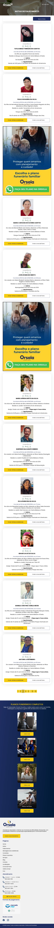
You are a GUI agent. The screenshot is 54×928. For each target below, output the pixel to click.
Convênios (6, 853)
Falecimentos (6, 848)
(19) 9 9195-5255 (9, 893)
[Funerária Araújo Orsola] (9, 823)
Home (4, 844)
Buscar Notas (41, 19)
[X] (26, 46)
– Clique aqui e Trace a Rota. (39, 566)
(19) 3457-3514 (9, 888)
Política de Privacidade (31, 925)
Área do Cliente (12, 896)
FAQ (4, 871)
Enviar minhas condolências (15, 68)
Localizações (6, 864)
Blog (4, 860)
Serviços (5, 857)
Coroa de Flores (7, 866)
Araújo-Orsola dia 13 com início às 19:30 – (18, 617)
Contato (5, 862)
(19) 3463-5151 (9, 879)
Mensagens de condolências (10, 851)
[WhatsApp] (28, 46)
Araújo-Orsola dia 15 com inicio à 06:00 (18, 566)
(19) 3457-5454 (9, 884)
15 (35, 691)
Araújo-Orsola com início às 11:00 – (19, 408)
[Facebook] (23, 46)
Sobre (4, 846)
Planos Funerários (8, 855)
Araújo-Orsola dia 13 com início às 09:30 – (19, 671)
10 (32, 691)
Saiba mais (27, 734)
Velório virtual (6, 869)
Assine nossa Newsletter (11, 836)
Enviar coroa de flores (38, 68)
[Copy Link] (30, 46)
